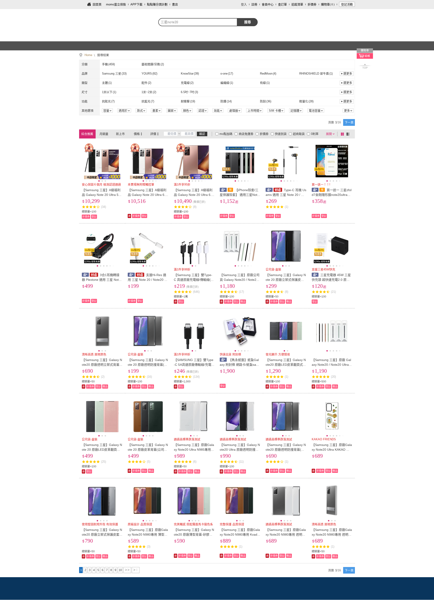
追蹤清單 (297, 4)
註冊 (254, 4)
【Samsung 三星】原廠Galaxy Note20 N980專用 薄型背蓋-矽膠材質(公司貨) (148, 534)
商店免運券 (246, 134)
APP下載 (136, 4)
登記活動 (347, 4)
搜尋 (247, 22)
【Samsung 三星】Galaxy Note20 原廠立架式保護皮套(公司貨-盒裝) (102, 534)
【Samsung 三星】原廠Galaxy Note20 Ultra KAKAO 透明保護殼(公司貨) (332, 449)
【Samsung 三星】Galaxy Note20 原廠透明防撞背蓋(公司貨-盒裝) (286, 449)
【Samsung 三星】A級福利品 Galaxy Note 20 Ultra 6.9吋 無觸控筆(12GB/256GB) (147, 194)
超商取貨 (299, 134)
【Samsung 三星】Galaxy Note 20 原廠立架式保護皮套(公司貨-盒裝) (286, 279)
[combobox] (198, 22)
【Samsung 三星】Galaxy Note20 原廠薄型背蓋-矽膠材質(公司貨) (194, 534)
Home (88, 55)
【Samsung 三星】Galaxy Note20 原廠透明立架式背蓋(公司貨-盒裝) (102, 364)
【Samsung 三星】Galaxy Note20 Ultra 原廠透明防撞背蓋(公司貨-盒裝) (240, 449)
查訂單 (282, 4)
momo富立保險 (116, 4)
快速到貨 (281, 134)
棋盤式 (343, 134)
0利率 (314, 134)
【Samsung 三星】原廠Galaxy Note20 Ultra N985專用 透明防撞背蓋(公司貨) (194, 449)
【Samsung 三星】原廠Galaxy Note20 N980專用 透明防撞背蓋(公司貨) (286, 534)
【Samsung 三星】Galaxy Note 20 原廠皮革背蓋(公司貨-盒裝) (148, 449)
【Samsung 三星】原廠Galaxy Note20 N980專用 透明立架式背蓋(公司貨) (332, 534)
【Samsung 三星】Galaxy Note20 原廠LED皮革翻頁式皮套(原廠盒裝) (286, 364)
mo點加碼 (225, 134)
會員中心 (268, 4)
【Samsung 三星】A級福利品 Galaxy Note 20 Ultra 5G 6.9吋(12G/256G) (101, 194)
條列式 (349, 134)
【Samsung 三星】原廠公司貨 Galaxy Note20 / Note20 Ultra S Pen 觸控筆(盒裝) (239, 279)
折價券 (312, 4)
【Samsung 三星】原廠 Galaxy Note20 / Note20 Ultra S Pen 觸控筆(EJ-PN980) (332, 364)
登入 (244, 4)
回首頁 (97, 4)
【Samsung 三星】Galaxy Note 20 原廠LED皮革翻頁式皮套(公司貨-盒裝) (102, 449)
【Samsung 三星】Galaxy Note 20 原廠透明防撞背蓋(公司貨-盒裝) (148, 364)
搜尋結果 (102, 55)
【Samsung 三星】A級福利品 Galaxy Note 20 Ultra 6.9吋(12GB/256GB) (193, 194)
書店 (175, 4)
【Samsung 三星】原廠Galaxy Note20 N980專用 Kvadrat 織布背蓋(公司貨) (240, 534)
